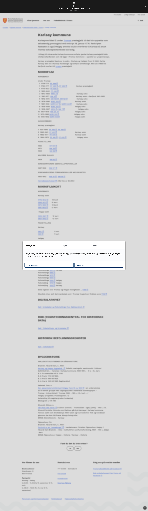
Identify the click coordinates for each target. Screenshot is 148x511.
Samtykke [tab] (30, 246)
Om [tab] (95, 246)
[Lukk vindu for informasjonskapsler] (123, 243)
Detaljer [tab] (63, 246)
